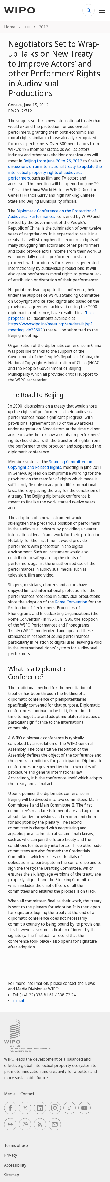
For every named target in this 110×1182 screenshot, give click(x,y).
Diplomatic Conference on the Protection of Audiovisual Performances (52, 213)
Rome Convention (71, 602)
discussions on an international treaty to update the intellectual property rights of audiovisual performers (55, 172)
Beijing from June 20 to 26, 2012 (52, 161)
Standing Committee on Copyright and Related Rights (50, 464)
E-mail (18, 1000)
